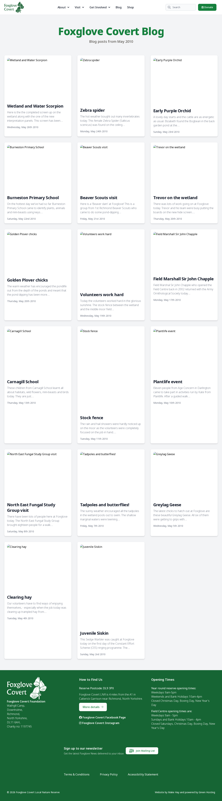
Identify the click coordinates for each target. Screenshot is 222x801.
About (62, 7)
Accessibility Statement (143, 774)
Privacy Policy (109, 774)
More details (91, 707)
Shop (130, 7)
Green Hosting (207, 792)
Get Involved (98, 7)
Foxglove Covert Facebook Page (104, 717)
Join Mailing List (145, 750)
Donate (208, 7)
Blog (119, 7)
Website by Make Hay (167, 792)
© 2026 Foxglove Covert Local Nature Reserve (33, 792)
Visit (77, 7)
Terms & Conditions (76, 774)
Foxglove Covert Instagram (100, 723)
